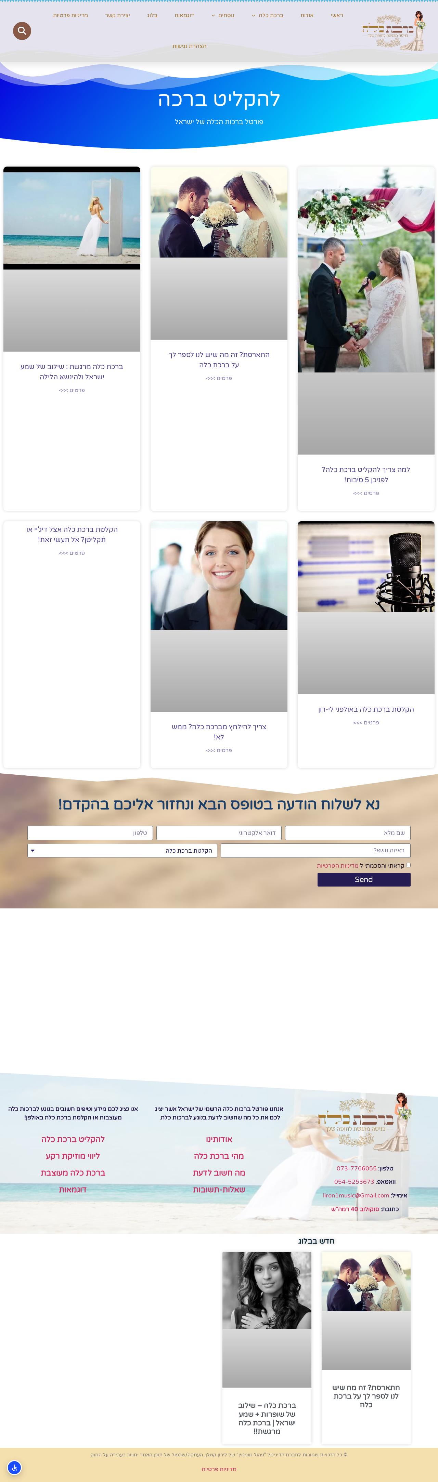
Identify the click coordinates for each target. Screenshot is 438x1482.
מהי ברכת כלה (219, 1156)
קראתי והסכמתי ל (360, 865)
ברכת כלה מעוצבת (73, 1173)
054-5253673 (354, 1181)
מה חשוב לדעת (219, 1173)
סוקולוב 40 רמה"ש (355, 1209)
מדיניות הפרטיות (338, 865)
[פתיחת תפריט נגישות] (14, 1467)
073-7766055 (357, 1168)
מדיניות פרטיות (70, 15)
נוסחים (226, 15)
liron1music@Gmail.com (356, 1195)
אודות (307, 15)
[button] (22, 31)
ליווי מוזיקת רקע (73, 1156)
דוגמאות (184, 15)
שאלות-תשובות (219, 1190)
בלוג (152, 15)
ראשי (337, 15)
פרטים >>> (366, 493)
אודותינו (219, 1139)
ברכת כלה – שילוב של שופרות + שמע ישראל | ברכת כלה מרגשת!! (267, 1418)
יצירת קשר (117, 15)
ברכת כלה (271, 15)
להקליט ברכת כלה (73, 1139)
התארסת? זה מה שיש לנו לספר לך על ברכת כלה (366, 1396)
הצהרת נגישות (189, 46)
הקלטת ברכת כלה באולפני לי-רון (366, 710)
